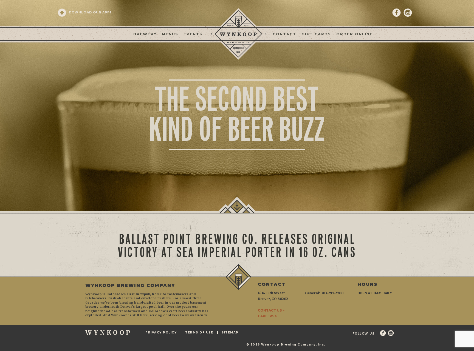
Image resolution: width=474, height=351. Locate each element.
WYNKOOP (108, 332)
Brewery (145, 34)
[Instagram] (408, 12)
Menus (170, 34)
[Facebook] (396, 12)
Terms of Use (199, 332)
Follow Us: (364, 333)
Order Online (354, 34)
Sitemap (230, 332)
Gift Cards (316, 34)
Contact (284, 34)
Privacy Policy (161, 332)
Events (193, 34)
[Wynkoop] (237, 33)
